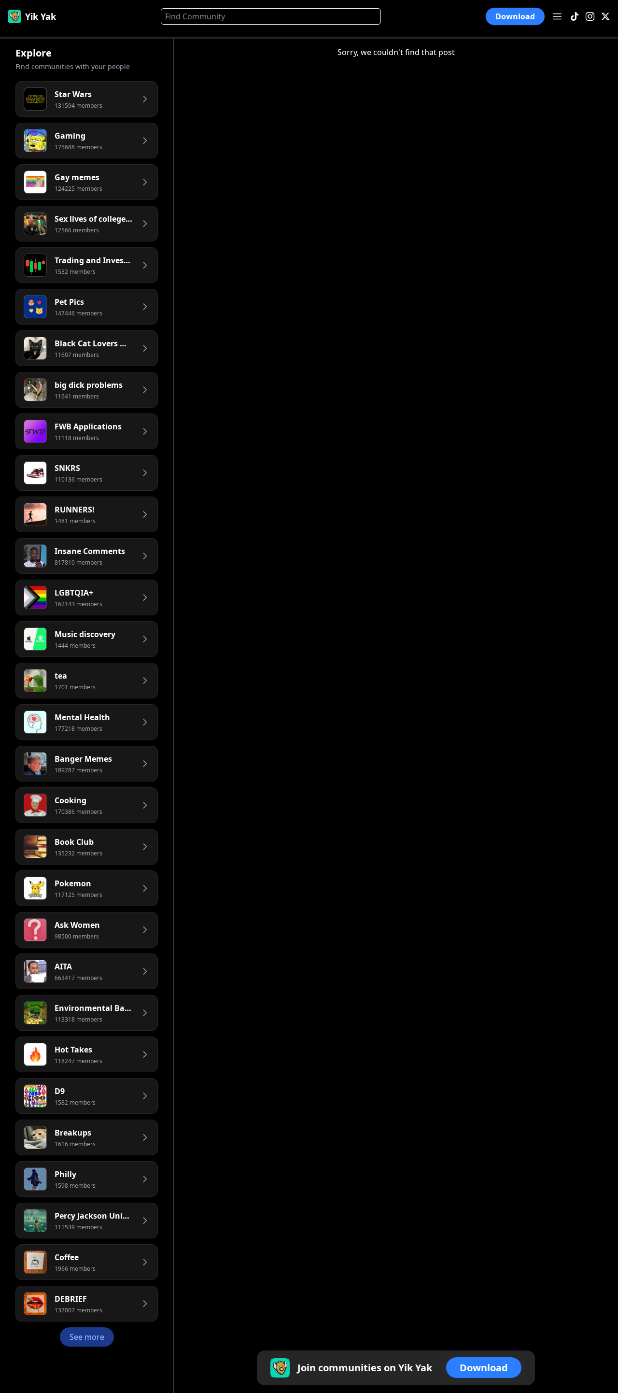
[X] (605, 16)
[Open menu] (557, 16)
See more (87, 1337)
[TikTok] (574, 16)
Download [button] (515, 16)
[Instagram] (590, 16)
